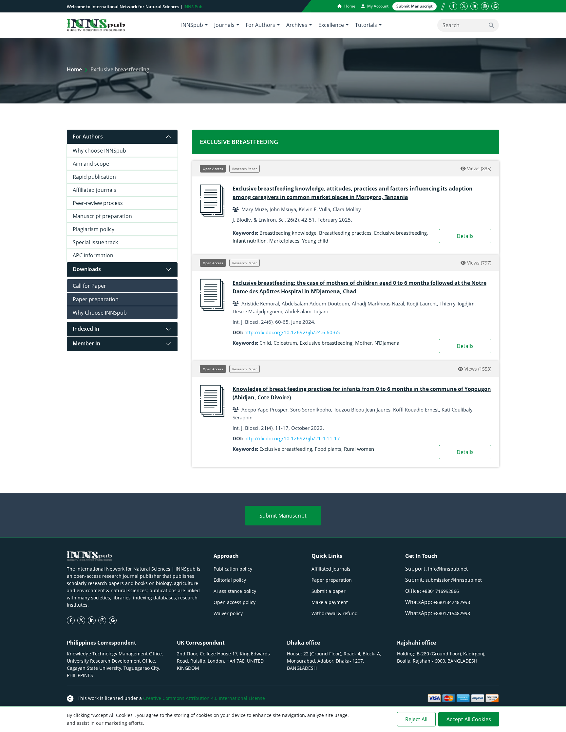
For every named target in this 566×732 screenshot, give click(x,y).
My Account (377, 6)
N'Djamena (386, 342)
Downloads (87, 269)
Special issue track (95, 242)
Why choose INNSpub (99, 150)
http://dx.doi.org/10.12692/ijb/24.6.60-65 (292, 332)
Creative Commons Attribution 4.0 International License (204, 698)
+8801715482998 (451, 613)
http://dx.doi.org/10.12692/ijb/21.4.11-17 (292, 438)
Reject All (416, 719)
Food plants (328, 449)
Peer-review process (98, 203)
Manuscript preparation (102, 216)
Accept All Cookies (468, 719)
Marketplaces (284, 240)
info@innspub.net (448, 569)
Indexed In (86, 328)
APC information (93, 255)
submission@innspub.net (453, 580)
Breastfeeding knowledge (287, 232)
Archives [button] (296, 24)
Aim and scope (91, 163)
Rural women (359, 449)
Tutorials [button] (366, 24)
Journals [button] (224, 24)
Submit (414, 6)
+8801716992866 (440, 591)
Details (465, 236)
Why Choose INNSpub (100, 312)
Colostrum (285, 342)
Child (265, 342)
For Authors (88, 136)
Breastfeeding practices (345, 232)
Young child (315, 240)
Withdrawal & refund (334, 613)
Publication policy (233, 569)
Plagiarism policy (93, 229)
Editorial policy (230, 580)
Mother (363, 342)
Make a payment (329, 602)
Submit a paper (328, 591)
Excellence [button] (331, 24)
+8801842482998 (451, 602)
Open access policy (234, 602)
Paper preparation (96, 299)
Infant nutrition (250, 240)
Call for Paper (89, 285)
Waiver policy (228, 613)
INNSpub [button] (192, 24)
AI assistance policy (235, 591)
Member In (86, 343)
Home (349, 6)
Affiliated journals (94, 189)
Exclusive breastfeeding (400, 232)
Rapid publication (94, 176)
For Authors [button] (260, 24)
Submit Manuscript (283, 515)
